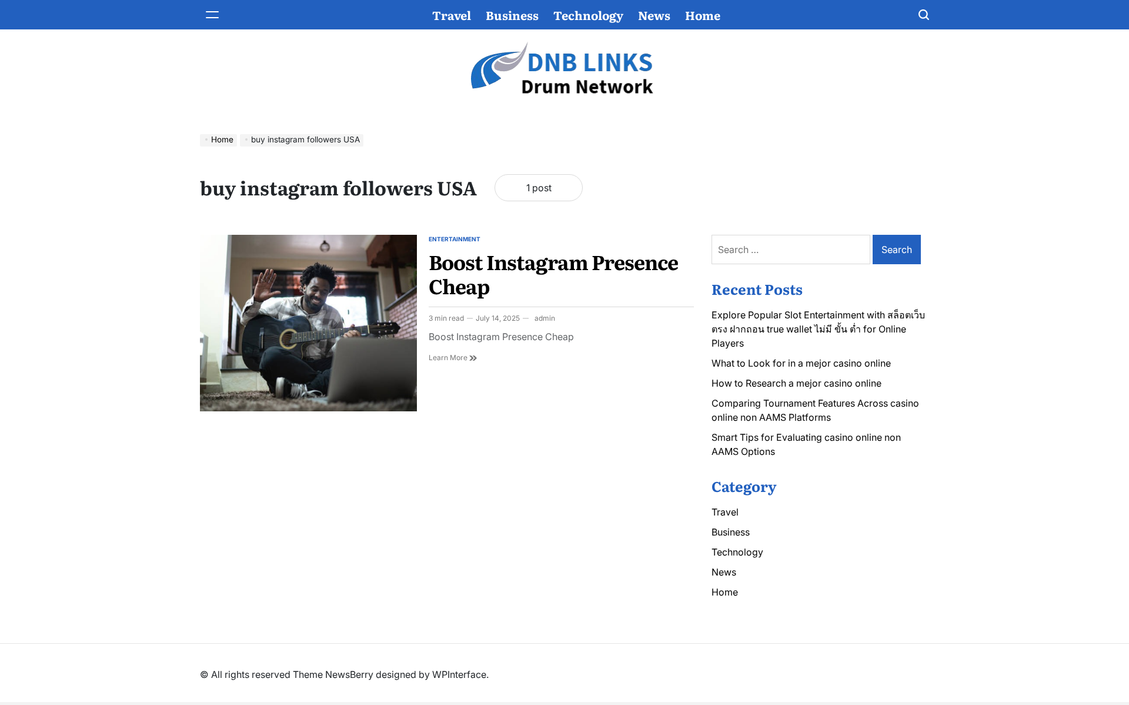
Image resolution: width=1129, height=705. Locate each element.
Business (512, 15)
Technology (588, 15)
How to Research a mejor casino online (796, 383)
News (654, 15)
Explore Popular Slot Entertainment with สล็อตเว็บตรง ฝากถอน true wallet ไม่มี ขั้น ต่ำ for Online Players (818, 329)
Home (702, 15)
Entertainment (454, 238)
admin (545, 318)
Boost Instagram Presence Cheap (553, 273)
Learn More (453, 357)
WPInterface (459, 674)
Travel (451, 15)
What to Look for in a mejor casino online (801, 363)
